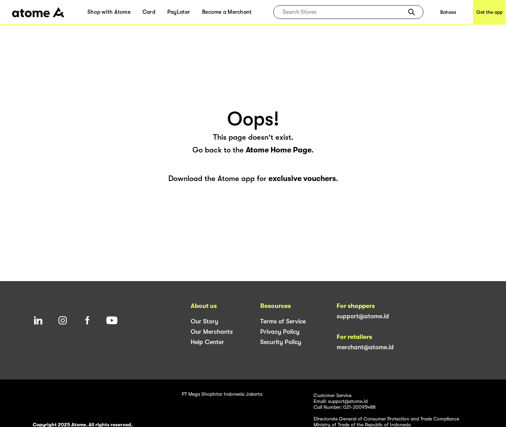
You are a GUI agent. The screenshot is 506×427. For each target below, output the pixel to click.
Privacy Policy (279, 331)
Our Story (204, 321)
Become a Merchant (227, 12)
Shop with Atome (108, 12)
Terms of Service (283, 321)
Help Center (207, 342)
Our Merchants (212, 331)
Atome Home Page (279, 150)
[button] (411, 12)
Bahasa (448, 12)
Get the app (489, 12)
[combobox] (343, 12)
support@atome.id (363, 316)
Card (149, 12)
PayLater (178, 12)
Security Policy (280, 342)
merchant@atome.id (365, 347)
